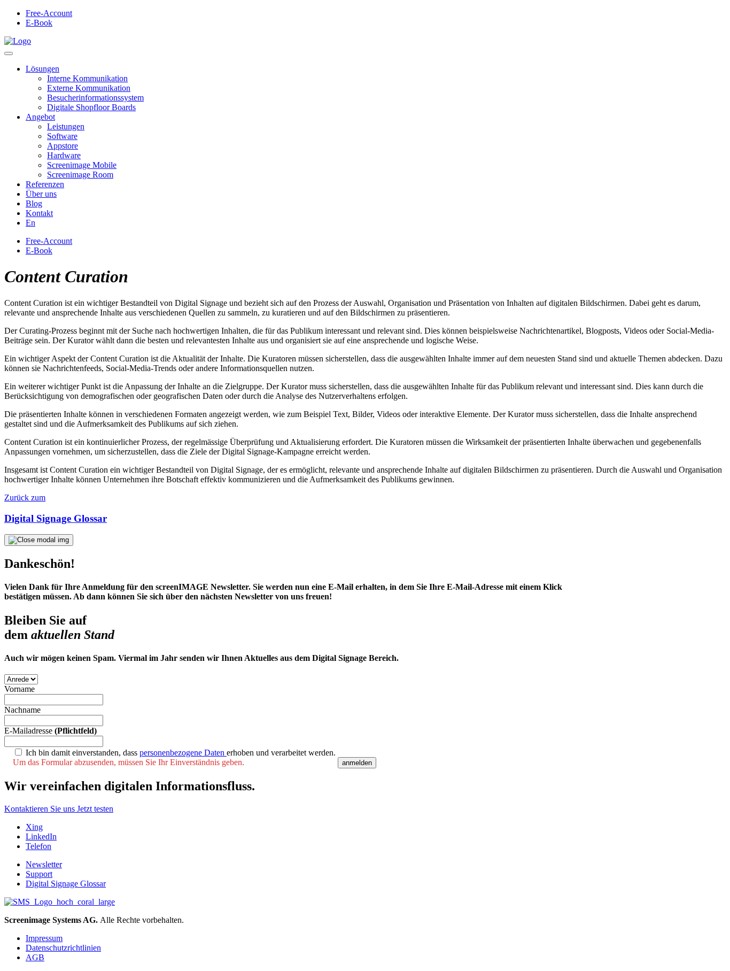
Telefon (38, 846)
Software (62, 136)
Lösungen (42, 68)
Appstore (62, 145)
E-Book (39, 22)
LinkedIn (41, 836)
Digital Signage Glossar (66, 883)
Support (39, 873)
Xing (34, 826)
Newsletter (44, 864)
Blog (34, 203)
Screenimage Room (80, 174)
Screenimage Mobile (82, 164)
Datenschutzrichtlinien (63, 947)
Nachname (22, 709)
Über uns (41, 193)
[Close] (38, 540)
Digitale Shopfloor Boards (91, 107)
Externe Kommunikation (88, 88)
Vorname (19, 688)
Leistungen (65, 126)
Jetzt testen (95, 808)
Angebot (40, 116)
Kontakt (39, 213)
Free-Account (49, 13)
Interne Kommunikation (87, 78)
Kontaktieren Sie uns (40, 808)
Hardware (64, 155)
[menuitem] (30, 222)
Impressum (44, 938)
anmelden (357, 763)
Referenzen (45, 184)
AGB (35, 957)
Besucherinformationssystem (95, 97)
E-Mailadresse (50, 730)
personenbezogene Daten (183, 752)
